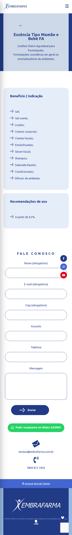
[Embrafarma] (15, 6)
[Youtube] (63, 275)
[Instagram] (63, 266)
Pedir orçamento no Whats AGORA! (38, 427)
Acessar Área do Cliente (37, 483)
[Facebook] (63, 258)
